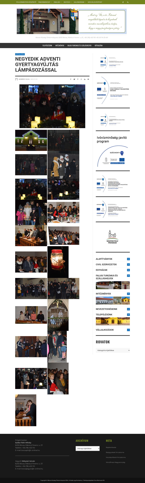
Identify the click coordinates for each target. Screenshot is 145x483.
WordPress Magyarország (115, 462)
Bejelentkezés (111, 447)
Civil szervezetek (106, 264)
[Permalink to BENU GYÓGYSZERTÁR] (117, 301)
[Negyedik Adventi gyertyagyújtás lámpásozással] (52, 106)
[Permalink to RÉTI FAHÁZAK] (104, 285)
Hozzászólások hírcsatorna (116, 457)
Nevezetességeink (106, 309)
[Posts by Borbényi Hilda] (16, 79)
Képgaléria (20, 54)
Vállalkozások (105, 330)
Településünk (104, 314)
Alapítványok (104, 259)
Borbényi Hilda (24, 79)
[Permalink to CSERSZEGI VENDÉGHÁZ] (117, 285)
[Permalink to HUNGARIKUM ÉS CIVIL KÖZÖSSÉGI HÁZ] (126, 301)
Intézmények (103, 293)
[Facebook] (123, 2)
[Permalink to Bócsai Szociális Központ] (104, 301)
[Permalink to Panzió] (126, 285)
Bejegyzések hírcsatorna (115, 452)
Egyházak (101, 270)
